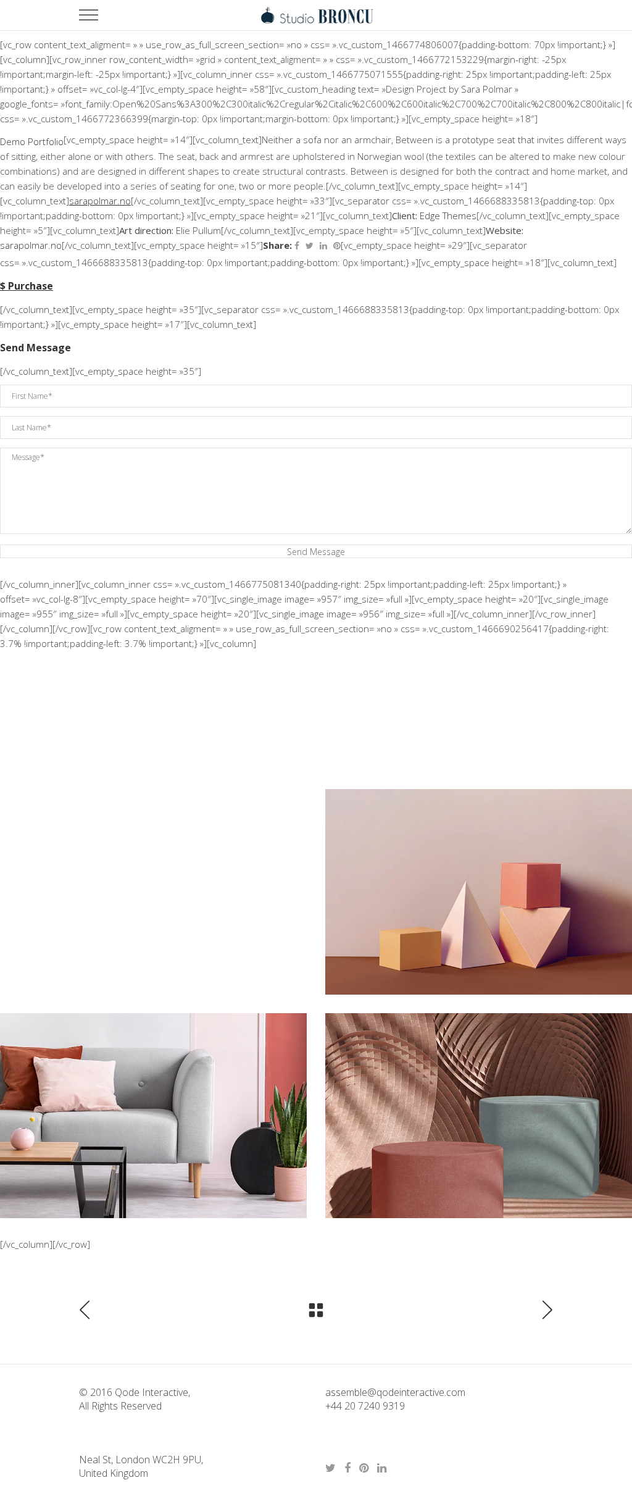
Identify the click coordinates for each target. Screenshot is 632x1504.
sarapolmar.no (31, 245)
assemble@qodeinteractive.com (395, 1392)
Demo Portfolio (32, 141)
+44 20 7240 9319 (365, 1406)
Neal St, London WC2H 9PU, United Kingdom (141, 1466)
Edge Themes (448, 215)
